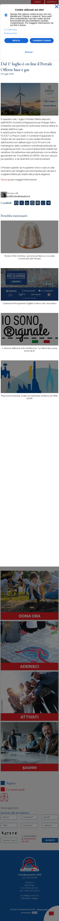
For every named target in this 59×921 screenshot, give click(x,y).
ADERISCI (52, 2)
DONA (37, 2)
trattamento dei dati (28, 840)
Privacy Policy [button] (12, 33)
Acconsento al (28, 839)
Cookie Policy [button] (12, 30)
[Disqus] (29, 450)
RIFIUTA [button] (16, 40)
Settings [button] (29, 52)
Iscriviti (50, 840)
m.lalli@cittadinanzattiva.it (18, 196)
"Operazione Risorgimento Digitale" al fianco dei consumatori (29, 303)
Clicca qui (6, 179)
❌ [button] (57, 7)
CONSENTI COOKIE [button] (42, 40)
